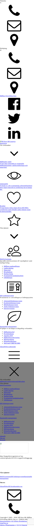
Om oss (7, 347)
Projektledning (9, 334)
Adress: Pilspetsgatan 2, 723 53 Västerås (13, 525)
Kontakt (13, 347)
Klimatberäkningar (10, 341)
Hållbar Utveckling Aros (8, 96)
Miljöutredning (9, 339)
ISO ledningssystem (6, 403)
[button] (17, 11)
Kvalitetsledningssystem (12, 303)
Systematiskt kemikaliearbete (13, 276)
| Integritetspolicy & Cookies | (14, 520)
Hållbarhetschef (9, 332)
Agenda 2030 (8, 336)
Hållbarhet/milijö (6, 381)
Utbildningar (8, 277)
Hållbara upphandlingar (12, 266)
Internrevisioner (9, 308)
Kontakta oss (18, 486)
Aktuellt (2, 347)
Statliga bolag (8, 274)
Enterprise (3, 143)
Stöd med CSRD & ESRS (12, 343)
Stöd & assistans (5, 385)
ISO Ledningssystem (7, 296)
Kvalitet (22, 381)
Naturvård (7, 270)
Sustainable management (8, 326)
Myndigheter (8, 272)
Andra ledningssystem (11, 307)
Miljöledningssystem (11, 305)
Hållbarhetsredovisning (12, 337)
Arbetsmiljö (15, 381)
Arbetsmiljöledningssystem (13, 301)
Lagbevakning (8, 268)
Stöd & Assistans (6, 259)
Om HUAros (9, 486)
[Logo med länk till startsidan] (7, 141)
